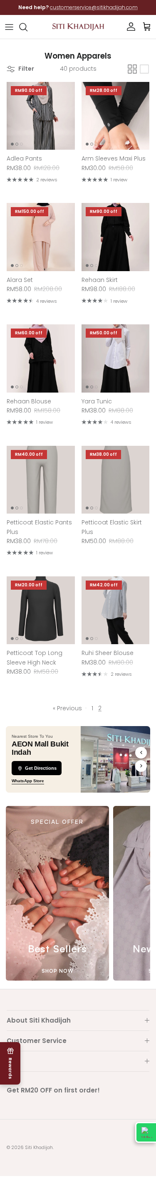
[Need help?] (145, 1132)
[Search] (27, 27)
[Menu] (9, 27)
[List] (144, 69)
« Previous (67, 708)
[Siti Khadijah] (78, 27)
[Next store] (141, 766)
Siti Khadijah (39, 1147)
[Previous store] (141, 753)
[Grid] (132, 69)
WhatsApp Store (28, 780)
